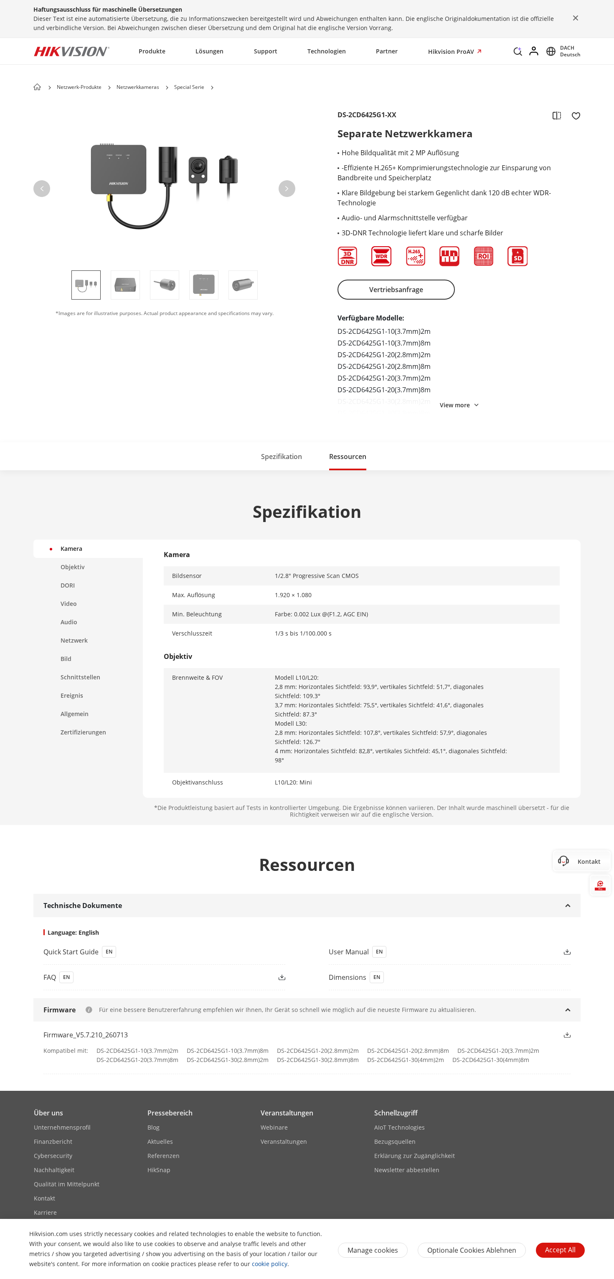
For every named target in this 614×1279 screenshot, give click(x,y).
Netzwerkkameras (138, 87)
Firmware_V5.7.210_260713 (85, 1034)
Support (265, 51)
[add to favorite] (573, 115)
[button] (518, 53)
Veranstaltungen (287, 1113)
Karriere (45, 1212)
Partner (387, 51)
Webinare (274, 1127)
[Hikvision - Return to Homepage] (71, 51)
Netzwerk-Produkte (79, 87)
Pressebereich (170, 1113)
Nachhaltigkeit (54, 1170)
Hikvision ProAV (452, 51)
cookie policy (269, 1264)
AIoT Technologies (399, 1127)
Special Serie (189, 87)
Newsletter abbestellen (406, 1170)
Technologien (326, 51)
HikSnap (158, 1170)
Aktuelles (160, 1141)
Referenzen (163, 1156)
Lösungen (209, 51)
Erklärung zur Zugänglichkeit (414, 1156)
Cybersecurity (53, 1156)
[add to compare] (556, 115)
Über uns (48, 1113)
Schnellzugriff (396, 1113)
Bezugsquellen (395, 1141)
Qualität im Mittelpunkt (66, 1184)
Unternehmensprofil (62, 1127)
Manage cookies (373, 1250)
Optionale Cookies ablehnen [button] (471, 1250)
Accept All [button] (560, 1249)
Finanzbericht (53, 1141)
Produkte (152, 51)
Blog (153, 1127)
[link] (159, 951)
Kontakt (44, 1198)
